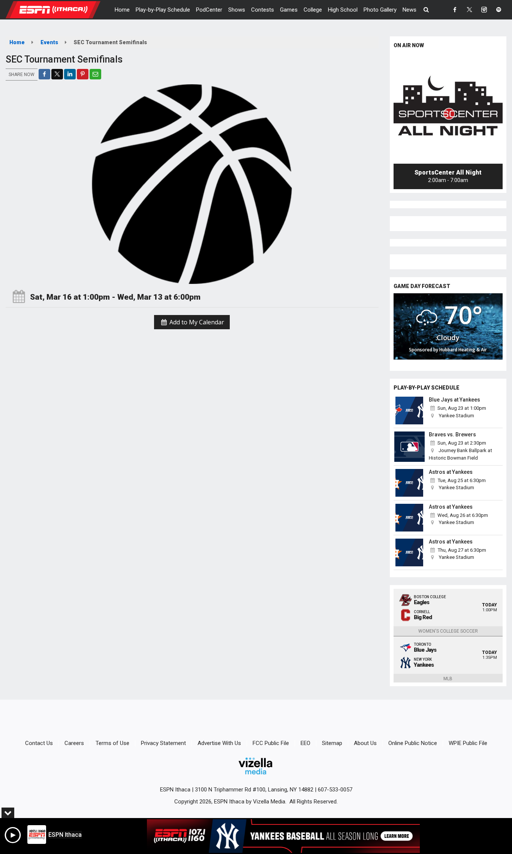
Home (122, 9)
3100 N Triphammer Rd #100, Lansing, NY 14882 (254, 789)
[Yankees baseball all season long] (283, 836)
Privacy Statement (163, 743)
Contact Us (39, 743)
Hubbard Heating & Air (463, 349)
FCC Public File (271, 743)
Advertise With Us (219, 743)
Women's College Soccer (448, 631)
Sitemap (332, 743)
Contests (262, 9)
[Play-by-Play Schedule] (410, 410)
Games (289, 9)
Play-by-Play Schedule (163, 9)
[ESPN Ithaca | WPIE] (59, 9)
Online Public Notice (412, 743)
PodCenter (209, 9)
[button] (426, 9)
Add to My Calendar (196, 322)
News (409, 9)
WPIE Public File (468, 743)
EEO (305, 743)
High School (343, 9)
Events (49, 42)
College (313, 9)
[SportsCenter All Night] (448, 109)
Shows (236, 9)
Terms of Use (112, 743)
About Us (365, 743)
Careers (74, 743)
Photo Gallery (380, 9)
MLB (447, 678)
